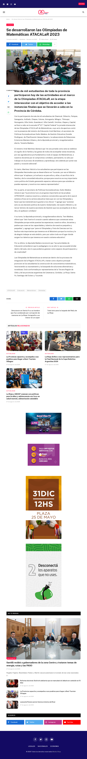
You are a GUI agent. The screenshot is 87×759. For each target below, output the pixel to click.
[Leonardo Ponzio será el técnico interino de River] (12, 705)
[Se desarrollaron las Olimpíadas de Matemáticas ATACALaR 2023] (43, 67)
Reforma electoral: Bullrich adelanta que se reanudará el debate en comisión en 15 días (50, 682)
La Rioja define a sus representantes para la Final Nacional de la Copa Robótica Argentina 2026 (62, 359)
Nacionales (11, 658)
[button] (4, 12)
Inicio (8, 19)
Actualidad (10, 353)
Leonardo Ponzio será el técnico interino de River (37, 702)
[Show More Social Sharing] (55, 44)
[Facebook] (3, 4)
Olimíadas (42, 290)
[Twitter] (8, 101)
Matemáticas (31, 290)
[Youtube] (14, 4)
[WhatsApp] (8, 112)
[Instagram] (11, 4)
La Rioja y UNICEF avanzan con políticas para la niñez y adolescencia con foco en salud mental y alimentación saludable (23, 396)
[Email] (8, 107)
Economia (54, 746)
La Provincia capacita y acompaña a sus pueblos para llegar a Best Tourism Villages (22, 359)
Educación (21, 290)
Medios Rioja (57, 751)
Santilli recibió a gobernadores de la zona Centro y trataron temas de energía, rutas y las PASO (41, 664)
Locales (10, 24)
